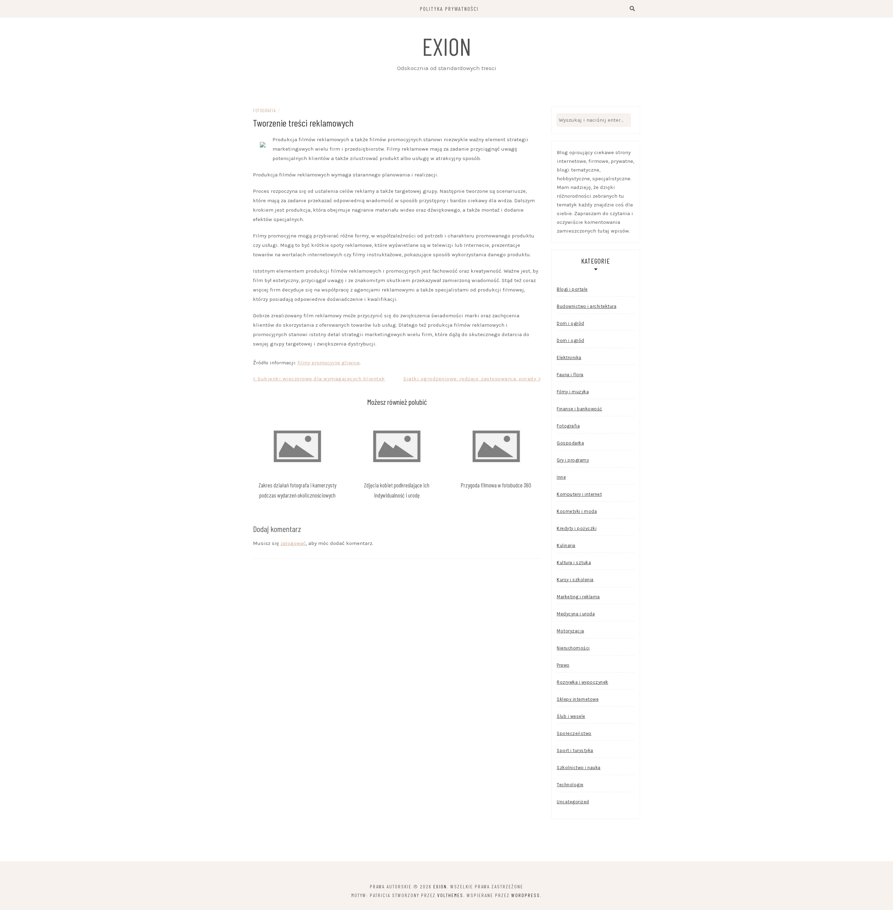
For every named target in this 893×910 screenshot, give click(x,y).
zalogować (293, 543)
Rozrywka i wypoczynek (582, 682)
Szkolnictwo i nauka (579, 767)
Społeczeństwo (574, 733)
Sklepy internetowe (578, 699)
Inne (561, 477)
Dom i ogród (570, 323)
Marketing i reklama (578, 596)
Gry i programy (573, 460)
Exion (446, 46)
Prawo (563, 665)
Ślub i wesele (571, 716)
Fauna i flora (570, 374)
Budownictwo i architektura (586, 306)
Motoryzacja (570, 631)
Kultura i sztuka (574, 562)
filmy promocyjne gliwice (329, 362)
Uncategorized (573, 801)
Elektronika (569, 357)
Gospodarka (570, 443)
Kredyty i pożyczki (576, 528)
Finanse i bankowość (579, 408)
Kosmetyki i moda (577, 511)
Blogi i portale (572, 289)
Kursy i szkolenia (575, 579)
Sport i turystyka (575, 750)
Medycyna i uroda (576, 613)
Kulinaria (566, 545)
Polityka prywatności (449, 8)
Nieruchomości (573, 648)
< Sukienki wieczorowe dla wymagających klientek (319, 379)
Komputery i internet (579, 494)
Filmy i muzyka (573, 391)
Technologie (570, 784)
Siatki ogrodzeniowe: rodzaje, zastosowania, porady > (472, 379)
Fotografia (264, 110)
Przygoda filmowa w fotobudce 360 (496, 484)
